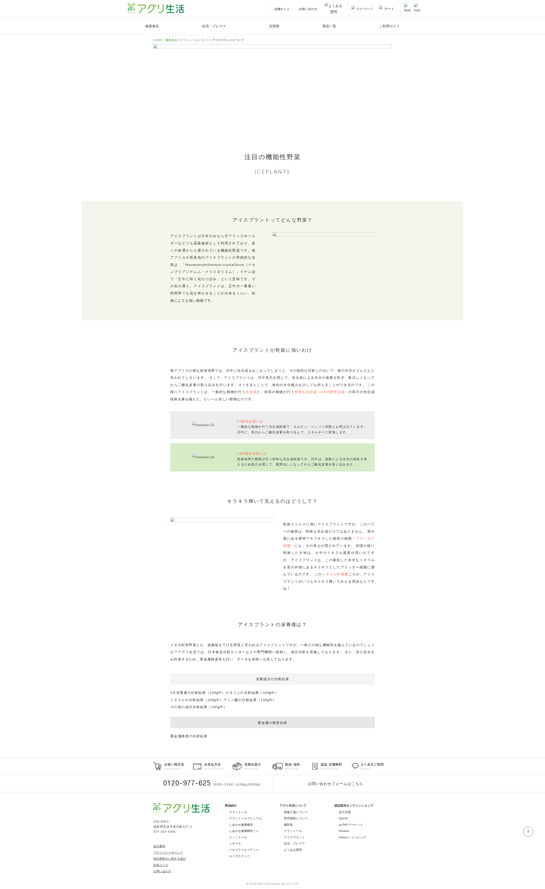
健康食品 (152, 26)
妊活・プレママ (214, 26)
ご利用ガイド (389, 26)
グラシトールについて (195, 40)
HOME (157, 40)
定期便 (274, 26)
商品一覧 (329, 26)
